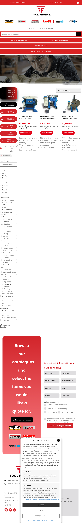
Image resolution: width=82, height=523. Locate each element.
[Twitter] (10, 510)
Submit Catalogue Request (60, 426)
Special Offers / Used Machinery (41, 51)
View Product (25, 132)
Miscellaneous (40, 46)
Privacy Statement (42, 520)
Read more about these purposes (48, 500)
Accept (41, 505)
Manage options (41, 516)
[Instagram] (14, 510)
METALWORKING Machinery (19, 40)
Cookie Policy (32, 520)
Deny (41, 510)
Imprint (51, 520)
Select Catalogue (51, 402)
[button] (59, 440)
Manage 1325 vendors (31, 500)
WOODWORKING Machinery (60, 40)
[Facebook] (6, 510)
